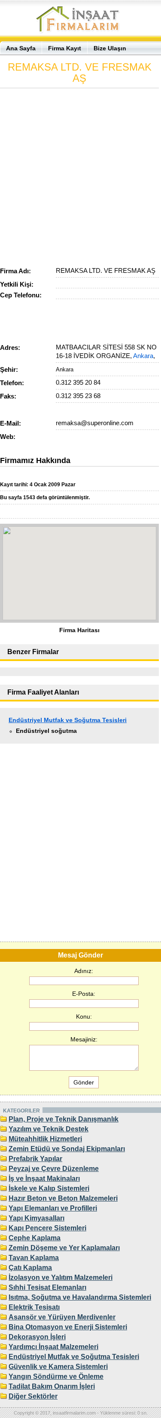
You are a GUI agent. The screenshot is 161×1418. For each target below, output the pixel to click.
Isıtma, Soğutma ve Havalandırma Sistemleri (80, 1297)
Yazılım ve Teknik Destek (48, 1129)
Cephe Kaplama (35, 1238)
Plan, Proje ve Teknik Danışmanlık (63, 1119)
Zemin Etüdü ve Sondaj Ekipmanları (67, 1148)
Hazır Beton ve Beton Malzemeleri (63, 1198)
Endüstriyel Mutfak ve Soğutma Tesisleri (68, 720)
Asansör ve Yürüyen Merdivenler (62, 1317)
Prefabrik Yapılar (35, 1158)
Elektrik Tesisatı (34, 1307)
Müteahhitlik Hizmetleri (45, 1139)
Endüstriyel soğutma (46, 730)
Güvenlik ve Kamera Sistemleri (58, 1366)
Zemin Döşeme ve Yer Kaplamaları (64, 1247)
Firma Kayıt (64, 48)
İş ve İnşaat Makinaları (44, 1178)
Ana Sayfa (21, 48)
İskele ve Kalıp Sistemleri (49, 1188)
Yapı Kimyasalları (36, 1218)
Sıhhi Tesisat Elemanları (47, 1287)
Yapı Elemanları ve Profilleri (53, 1208)
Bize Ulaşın (110, 48)
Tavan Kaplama (34, 1257)
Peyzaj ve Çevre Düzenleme (54, 1168)
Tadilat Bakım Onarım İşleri (52, 1386)
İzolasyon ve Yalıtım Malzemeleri (60, 1277)
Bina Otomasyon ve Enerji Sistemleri (68, 1327)
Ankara (143, 355)
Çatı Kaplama (30, 1267)
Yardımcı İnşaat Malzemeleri (53, 1346)
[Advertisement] (80, 175)
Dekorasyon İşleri (37, 1337)
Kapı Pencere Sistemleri (47, 1228)
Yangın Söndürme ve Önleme (56, 1376)
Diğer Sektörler (33, 1396)
